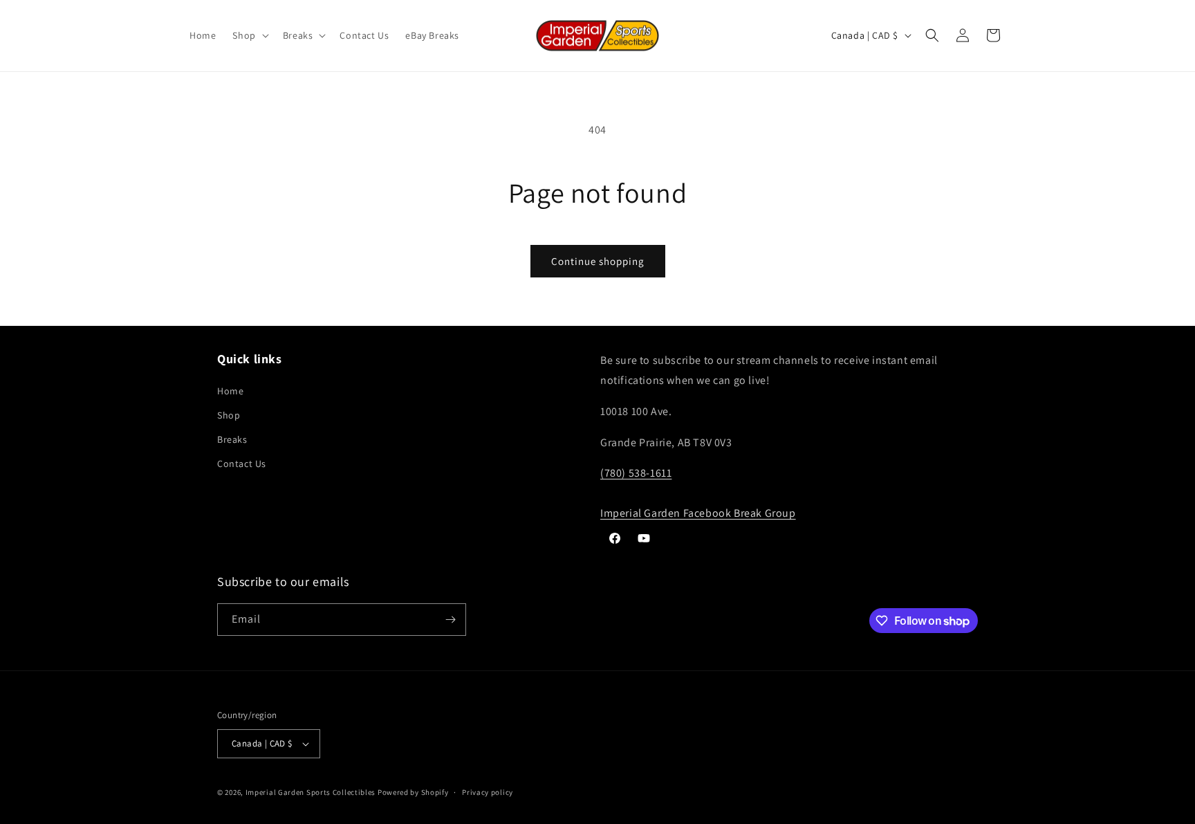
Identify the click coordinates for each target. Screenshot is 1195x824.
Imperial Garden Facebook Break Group (698, 513)
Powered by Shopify (413, 792)
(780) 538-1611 (635, 473)
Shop (228, 415)
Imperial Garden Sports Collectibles (311, 792)
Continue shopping (598, 261)
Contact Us (241, 463)
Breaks (232, 439)
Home (230, 391)
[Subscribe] (450, 619)
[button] (249, 35)
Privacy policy (487, 792)
